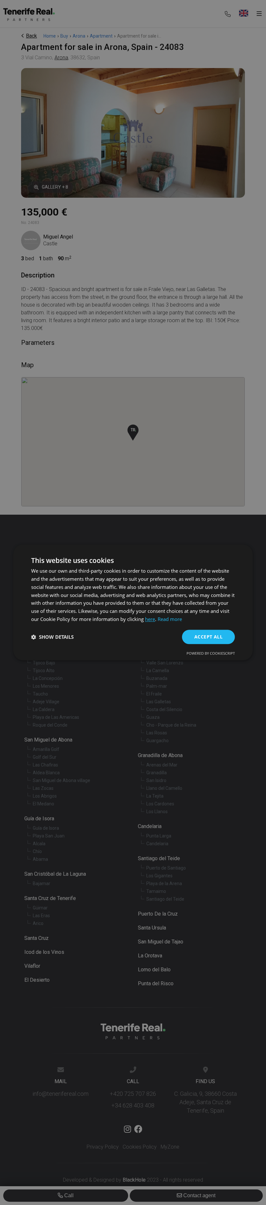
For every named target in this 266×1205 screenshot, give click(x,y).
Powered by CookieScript (211, 653)
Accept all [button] (208, 637)
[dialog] (133, 602)
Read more (170, 619)
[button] (52, 637)
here (150, 619)
